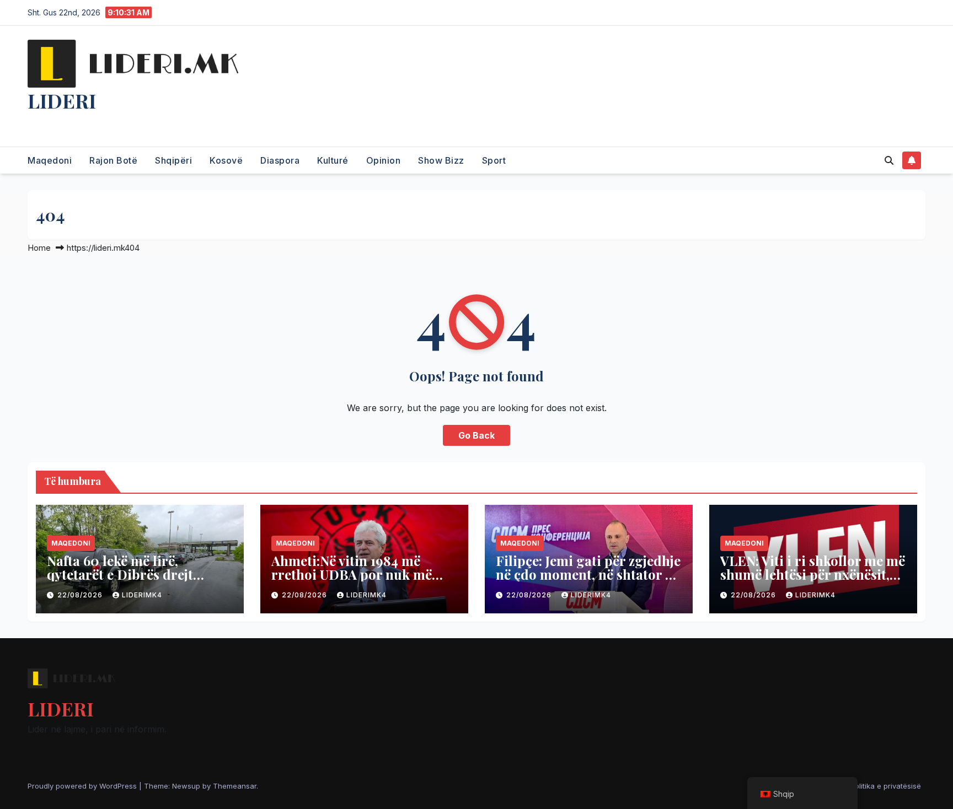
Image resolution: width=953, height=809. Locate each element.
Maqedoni (50, 160)
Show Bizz (441, 160)
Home (39, 247)
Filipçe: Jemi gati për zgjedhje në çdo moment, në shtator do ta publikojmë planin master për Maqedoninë (588, 581)
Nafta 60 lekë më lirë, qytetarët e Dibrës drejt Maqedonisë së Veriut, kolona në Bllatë (138, 581)
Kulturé (333, 160)
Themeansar (234, 785)
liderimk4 (142, 595)
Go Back (476, 435)
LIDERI (62, 100)
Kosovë (226, 160)
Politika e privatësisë (885, 785)
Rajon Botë (113, 160)
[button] (889, 160)
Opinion (383, 160)
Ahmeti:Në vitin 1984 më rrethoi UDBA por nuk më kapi (351, 574)
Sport (494, 160)
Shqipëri (173, 160)
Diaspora (279, 160)
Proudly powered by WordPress (83, 785)
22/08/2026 (81, 595)
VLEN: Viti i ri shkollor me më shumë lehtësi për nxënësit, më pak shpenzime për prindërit (812, 581)
